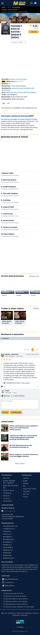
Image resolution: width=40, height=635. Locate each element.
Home (3, 7)
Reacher (26, 483)
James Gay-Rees (17, 88)
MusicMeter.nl (7, 542)
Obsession (6, 496)
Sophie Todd (6, 90)
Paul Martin (27, 88)
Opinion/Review (19, 396)
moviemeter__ (10, 582)
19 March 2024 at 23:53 (32, 354)
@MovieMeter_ (10, 585)
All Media (36, 308)
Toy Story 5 (6, 498)
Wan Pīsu (26, 494)
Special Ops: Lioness (29, 489)
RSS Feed (24, 615)
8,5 (18, 81)
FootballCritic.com (9, 529)
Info (2, 18)
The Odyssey (7, 493)
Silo (24, 486)
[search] (31, 3)
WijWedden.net (8, 550)
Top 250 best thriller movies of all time (15, 599)
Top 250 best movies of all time (13, 593)
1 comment (5, 338)
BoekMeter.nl (7, 545)
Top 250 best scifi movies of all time (14, 596)
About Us (20, 613)
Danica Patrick (19, 92)
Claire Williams (31, 92)
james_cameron (11, 354)
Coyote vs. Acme (8, 490)
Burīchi (25, 481)
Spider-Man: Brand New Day (10, 487)
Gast (7, 391)
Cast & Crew (11, 18)
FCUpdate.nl (7, 531)
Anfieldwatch (7, 555)
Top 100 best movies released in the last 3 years (18, 607)
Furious (25, 497)
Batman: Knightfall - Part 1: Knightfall (9, 482)
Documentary (16, 7)
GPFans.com (7, 534)
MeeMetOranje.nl (8, 558)
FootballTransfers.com (10, 526)
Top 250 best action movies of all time (15, 604)
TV (8, 7)
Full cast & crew (34, 276)
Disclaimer (16, 615)
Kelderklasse (7, 553)
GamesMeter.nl (8, 547)
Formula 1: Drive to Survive (9, 9)
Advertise (28, 613)
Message (7, 396)
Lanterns (26, 478)
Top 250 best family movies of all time (15, 601)
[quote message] (37, 387)
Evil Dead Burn (7, 501)
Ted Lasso (26, 491)
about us (24, 571)
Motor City (6, 478)
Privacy (35, 613)
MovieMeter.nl (7, 537)
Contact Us (11, 613)
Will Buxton (9, 92)
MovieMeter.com (8, 539)
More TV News (20, 463)
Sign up (3, 613)
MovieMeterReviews (11, 579)
